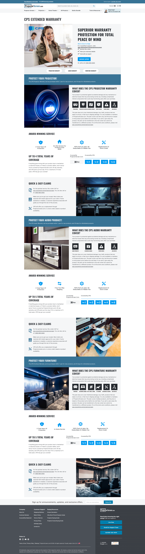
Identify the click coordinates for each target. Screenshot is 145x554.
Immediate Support (84, 59)
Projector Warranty (54, 71)
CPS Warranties (38, 523)
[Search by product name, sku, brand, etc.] (94, 6)
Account (111, 6)
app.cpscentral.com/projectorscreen (90, 47)
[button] (119, 6)
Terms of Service (38, 518)
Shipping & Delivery (39, 512)
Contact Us (37, 526)
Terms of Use (22, 543)
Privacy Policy (37, 520)
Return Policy (37, 515)
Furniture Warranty (90, 71)
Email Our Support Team (111, 527)
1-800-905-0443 (90, 63)
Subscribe (108, 502)
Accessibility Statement (25, 518)
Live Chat (111, 522)
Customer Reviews (24, 515)
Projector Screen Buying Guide (55, 520)
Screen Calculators (52, 512)
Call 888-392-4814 (116, 1)
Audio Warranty (72, 71)
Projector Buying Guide (53, 518)
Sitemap (37, 543)
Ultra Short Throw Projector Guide (56, 515)
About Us (21, 512)
